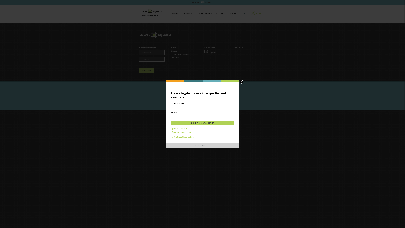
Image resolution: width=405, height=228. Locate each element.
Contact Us (197, 145)
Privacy (204, 145)
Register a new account (182, 132)
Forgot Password (180, 128)
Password (174, 112)
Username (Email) (177, 103)
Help (210, 145)
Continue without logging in (184, 137)
